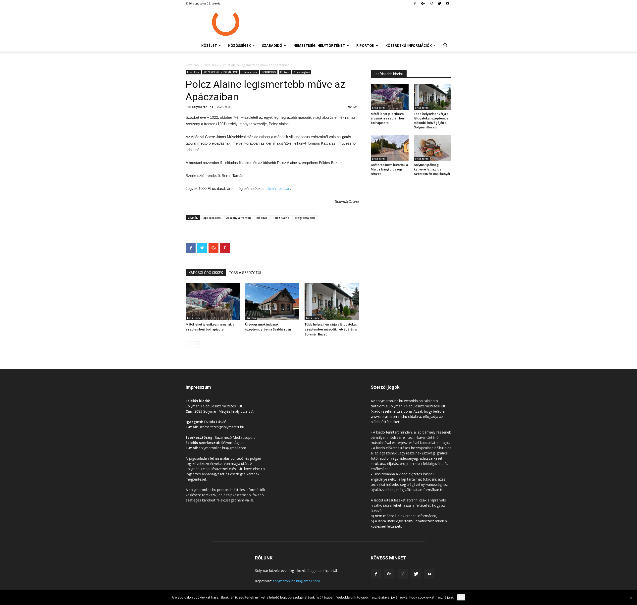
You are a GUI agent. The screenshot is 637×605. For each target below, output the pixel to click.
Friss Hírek (211, 65)
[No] (630, 597)
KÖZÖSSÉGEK (239, 45)
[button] (445, 46)
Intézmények (249, 72)
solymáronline (202, 107)
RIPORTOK (365, 45)
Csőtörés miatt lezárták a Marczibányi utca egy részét (389, 169)
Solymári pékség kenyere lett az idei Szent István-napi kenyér (432, 169)
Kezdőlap (192, 65)
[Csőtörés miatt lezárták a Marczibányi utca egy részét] (390, 148)
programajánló (305, 218)
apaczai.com (212, 218)
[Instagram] (431, 3)
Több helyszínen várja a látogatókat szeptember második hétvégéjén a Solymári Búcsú (331, 329)
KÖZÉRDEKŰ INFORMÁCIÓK (408, 45)
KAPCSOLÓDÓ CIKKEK (206, 273)
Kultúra (284, 72)
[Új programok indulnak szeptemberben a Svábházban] (272, 301)
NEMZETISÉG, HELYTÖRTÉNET (319, 45)
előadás (261, 218)
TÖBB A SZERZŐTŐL (245, 273)
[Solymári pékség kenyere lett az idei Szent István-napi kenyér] (433, 148)
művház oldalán (277, 188)
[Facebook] (415, 3)
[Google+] (423, 3)
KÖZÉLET (209, 45)
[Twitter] (439, 3)
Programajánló (301, 72)
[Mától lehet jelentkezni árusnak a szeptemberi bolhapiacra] (213, 301)
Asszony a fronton (238, 218)
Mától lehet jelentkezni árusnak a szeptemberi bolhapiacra (388, 118)
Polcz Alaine (281, 218)
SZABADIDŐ (272, 45)
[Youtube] (447, 3)
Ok (461, 597)
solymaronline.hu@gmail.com (296, 581)
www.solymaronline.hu (389, 416)
